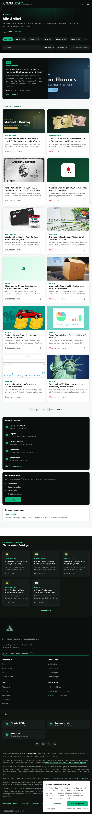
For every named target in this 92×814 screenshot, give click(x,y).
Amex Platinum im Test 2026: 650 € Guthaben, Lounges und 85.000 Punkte (22, 189)
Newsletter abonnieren (59, 691)
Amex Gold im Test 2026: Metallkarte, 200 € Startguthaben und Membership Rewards (68, 141)
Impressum (35, 803)
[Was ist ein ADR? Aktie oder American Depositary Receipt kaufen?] (68, 367)
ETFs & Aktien (7, 677)
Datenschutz (24, 803)
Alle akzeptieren (77, 804)
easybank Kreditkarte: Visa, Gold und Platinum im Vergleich (21, 238)
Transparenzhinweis (80, 778)
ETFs (47, 39)
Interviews (6, 695)
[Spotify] (43, 743)
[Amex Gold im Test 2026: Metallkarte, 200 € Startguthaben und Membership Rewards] (68, 121)
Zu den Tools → (13, 500)
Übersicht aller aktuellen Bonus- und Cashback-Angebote (65, 763)
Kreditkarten (7, 668)
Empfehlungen (53, 677)
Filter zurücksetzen (80, 48)
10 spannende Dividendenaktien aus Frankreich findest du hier (21, 287)
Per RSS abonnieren (14, 32)
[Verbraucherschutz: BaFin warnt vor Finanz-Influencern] (24, 367)
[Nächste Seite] (48, 409)
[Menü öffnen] (87, 3)
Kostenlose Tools (54, 668)
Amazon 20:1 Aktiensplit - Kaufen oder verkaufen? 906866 (66, 287)
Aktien (20, 39)
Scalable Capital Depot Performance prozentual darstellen (21, 336)
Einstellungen (50, 809)
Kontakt (5, 704)
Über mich (6, 700)
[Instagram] (54, 743)
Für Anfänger (53, 673)
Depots (34, 39)
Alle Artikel (6, 687)
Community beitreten (58, 695)
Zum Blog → (46, 610)
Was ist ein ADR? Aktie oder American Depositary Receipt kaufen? (66, 385)
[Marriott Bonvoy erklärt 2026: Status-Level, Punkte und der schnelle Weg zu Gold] (24, 121)
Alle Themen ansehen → (14, 466)
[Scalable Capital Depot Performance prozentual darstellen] (24, 318)
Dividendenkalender (56, 664)
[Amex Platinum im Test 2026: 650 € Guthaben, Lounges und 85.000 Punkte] (24, 170)
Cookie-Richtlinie (82, 809)
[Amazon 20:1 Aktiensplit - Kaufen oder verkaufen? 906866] (68, 269)
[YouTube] (37, 743)
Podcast (5, 691)
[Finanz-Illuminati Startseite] (45, 714)
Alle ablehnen (55, 804)
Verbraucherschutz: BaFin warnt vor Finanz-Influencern (21, 385)
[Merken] (40, 151)
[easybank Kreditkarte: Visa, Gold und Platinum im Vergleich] (24, 219)
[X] (48, 743)
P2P (3, 673)
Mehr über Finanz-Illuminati (17, 654)
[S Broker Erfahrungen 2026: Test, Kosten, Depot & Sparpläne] (68, 170)
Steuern (75, 39)
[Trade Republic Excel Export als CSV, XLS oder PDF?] (68, 318)
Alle (7, 39)
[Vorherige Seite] (31, 409)
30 (43, 410)
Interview (61, 39)
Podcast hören (56, 687)
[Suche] (82, 3)
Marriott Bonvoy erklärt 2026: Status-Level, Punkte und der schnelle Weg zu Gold (22, 141)
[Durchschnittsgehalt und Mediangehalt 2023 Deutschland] (68, 219)
